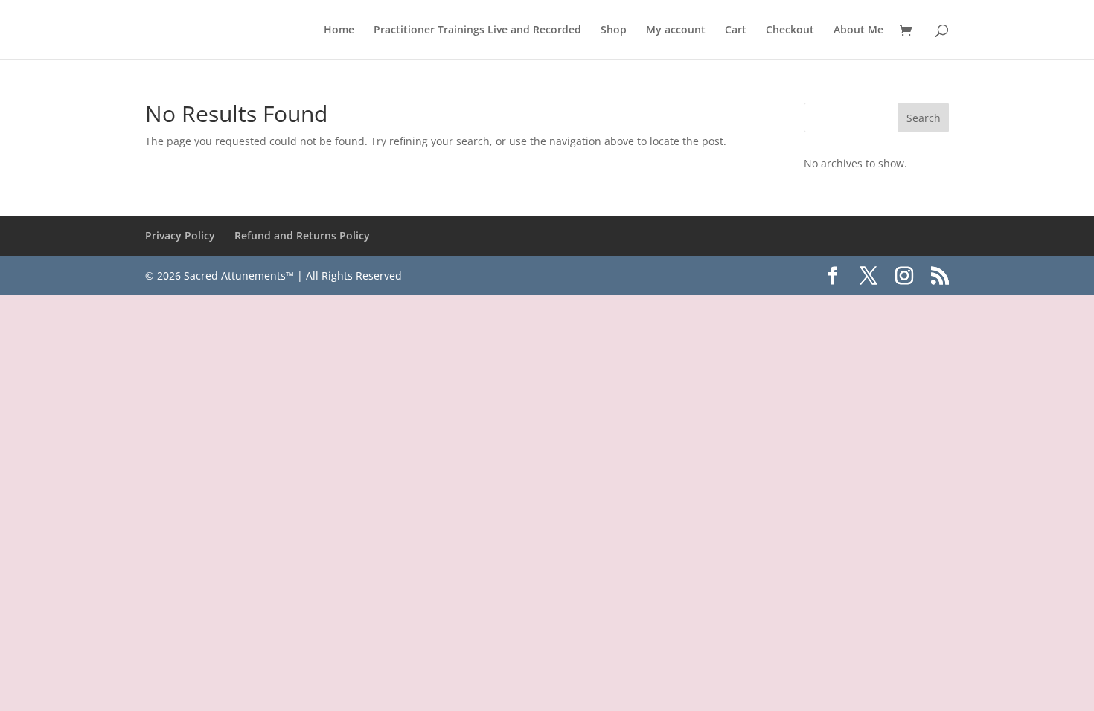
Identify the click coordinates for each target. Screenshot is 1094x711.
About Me (858, 30)
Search (923, 118)
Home (339, 30)
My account (676, 30)
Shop (614, 30)
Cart (735, 30)
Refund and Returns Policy (302, 235)
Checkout (790, 30)
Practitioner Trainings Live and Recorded (477, 30)
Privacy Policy (180, 235)
